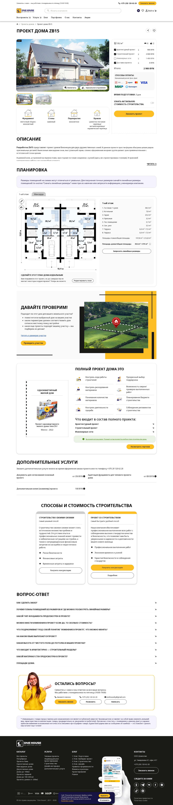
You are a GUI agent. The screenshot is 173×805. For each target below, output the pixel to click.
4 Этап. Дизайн (78, 764)
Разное (75, 774)
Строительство (50, 763)
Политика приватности (143, 798)
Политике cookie (67, 801)
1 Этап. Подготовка (80, 756)
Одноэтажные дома (25, 764)
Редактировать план (83, 280)
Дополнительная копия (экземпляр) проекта (37, 488)
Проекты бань (22, 761)
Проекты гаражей (24, 774)
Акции (87, 17)
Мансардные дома (24, 766)
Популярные (22, 759)
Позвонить (90, 702)
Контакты (77, 17)
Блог (46, 17)
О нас (67, 17)
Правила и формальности (82, 766)
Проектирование (79, 772)
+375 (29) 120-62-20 (142, 764)
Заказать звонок (147, 3)
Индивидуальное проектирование (51, 760)
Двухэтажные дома (25, 769)
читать (151, 164)
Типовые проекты (51, 756)
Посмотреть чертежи (140, 447)
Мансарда (38, 194)
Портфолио (56, 17)
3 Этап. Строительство (81, 761)
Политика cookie (140, 800)
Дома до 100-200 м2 (25, 777)
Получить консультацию (60, 570)
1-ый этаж (24, 194)
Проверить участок (33, 343)
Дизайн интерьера (52, 766)
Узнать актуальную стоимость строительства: (129, 103)
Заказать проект (134, 114)
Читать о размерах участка (33, 335)
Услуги (36, 17)
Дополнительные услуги (54, 769)
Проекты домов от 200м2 (27, 779)
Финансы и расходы (80, 769)
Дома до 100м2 (23, 772)
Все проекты (22, 17)
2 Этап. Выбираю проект (82, 759)
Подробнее (112, 575)
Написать (115, 702)
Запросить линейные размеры (126, 251)
